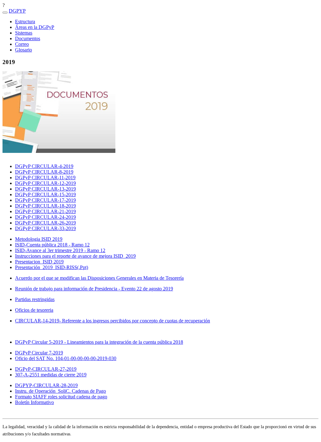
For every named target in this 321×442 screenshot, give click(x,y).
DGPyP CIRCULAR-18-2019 (45, 205)
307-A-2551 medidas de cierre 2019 (51, 374)
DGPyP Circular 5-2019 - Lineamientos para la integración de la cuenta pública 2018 (99, 342)
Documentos (27, 38)
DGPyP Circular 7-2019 (39, 352)
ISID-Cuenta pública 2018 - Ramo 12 (52, 244)
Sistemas (23, 32)
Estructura (25, 21)
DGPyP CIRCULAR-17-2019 (45, 200)
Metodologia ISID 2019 (38, 239)
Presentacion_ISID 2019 (39, 261)
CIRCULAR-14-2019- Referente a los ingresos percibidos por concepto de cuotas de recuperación (112, 320)
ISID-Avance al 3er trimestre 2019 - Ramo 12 (60, 250)
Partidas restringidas (35, 299)
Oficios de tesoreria (34, 310)
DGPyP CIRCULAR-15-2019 (45, 194)
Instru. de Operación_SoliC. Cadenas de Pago (60, 391)
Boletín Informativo (34, 402)
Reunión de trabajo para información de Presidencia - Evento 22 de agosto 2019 (94, 288)
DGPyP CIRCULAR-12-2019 (45, 183)
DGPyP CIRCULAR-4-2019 (44, 166)
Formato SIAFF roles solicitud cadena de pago (61, 396)
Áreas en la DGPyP (34, 27)
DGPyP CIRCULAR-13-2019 (45, 188)
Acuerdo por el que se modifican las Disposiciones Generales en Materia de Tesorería (99, 278)
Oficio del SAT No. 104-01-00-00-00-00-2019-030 (65, 358)
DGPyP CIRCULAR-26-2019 (45, 222)
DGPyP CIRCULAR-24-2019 (45, 217)
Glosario (23, 49)
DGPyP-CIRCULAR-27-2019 (45, 369)
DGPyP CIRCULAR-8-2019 (44, 172)
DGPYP (17, 10)
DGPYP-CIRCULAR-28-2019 (46, 385)
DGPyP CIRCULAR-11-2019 (45, 177)
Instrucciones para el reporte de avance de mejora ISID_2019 (75, 256)
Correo (22, 44)
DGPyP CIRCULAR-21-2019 (45, 211)
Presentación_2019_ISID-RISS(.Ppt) (51, 267)
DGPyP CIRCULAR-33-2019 (45, 228)
